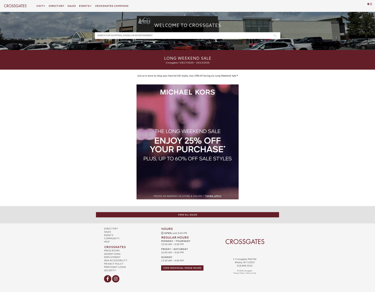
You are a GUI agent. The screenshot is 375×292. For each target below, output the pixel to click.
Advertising (112, 253)
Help (107, 241)
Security (110, 270)
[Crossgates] (244, 241)
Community (112, 238)
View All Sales (187, 214)
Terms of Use (251, 273)
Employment (112, 257)
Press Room (112, 250)
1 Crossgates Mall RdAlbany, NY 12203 (244, 260)
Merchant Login (115, 267)
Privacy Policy (113, 263)
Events (108, 235)
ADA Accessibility (115, 260)
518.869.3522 (245, 265)
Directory (111, 228)
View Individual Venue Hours (182, 267)
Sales (107, 231)
